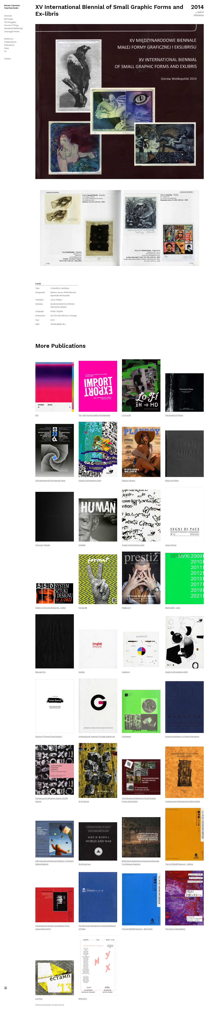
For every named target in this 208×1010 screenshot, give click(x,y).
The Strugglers (10, 22)
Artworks (8, 16)
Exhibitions (8, 39)
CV (5, 51)
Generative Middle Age (13, 28)
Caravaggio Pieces (11, 31)
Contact (7, 59)
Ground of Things (11, 25)
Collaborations (10, 42)
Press (6, 48)
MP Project (8, 19)
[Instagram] (7, 528)
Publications (9, 45)
